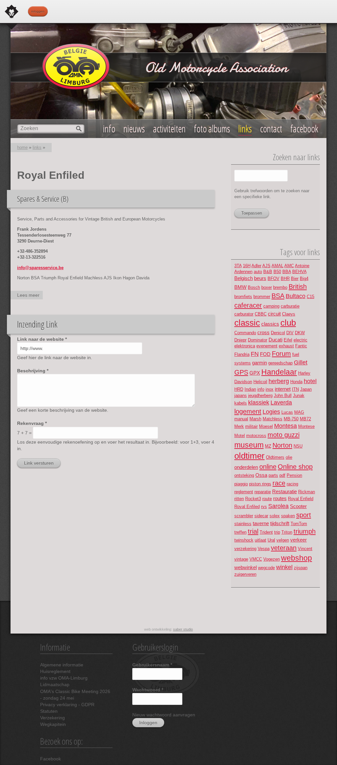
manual (241, 418)
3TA (238, 265)
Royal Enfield (300, 498)
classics (270, 324)
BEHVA (299, 271)
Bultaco (295, 296)
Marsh (255, 418)
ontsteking (244, 475)
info (260, 389)
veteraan (284, 547)
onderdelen (246, 467)
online (267, 466)
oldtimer (249, 455)
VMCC (255, 559)
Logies (271, 411)
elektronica (244, 345)
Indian (250, 389)
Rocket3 (253, 498)
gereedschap (280, 362)
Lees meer (30, 295)
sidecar (261, 515)
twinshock (243, 540)
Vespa (264, 548)
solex (275, 515)
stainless (242, 523)
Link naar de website (42, 339)
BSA (278, 295)
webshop (296, 558)
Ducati (275, 339)
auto (258, 271)
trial (253, 531)
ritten (239, 498)
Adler (256, 265)
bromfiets (243, 296)
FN (255, 354)
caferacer (248, 305)
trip (277, 532)
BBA (286, 271)
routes (280, 498)
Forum (281, 353)
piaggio (241, 483)
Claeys (288, 314)
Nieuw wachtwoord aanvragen (163, 714)
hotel (310, 381)
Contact (271, 128)
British (298, 286)
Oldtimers (275, 457)
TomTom (299, 523)
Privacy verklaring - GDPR (67, 704)
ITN (295, 389)
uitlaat (260, 540)
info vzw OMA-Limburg (64, 678)
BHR (285, 278)
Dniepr (240, 339)
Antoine (302, 265)
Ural (271, 540)
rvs (264, 506)
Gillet (300, 362)
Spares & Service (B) (42, 198)
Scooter (298, 506)
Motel (239, 435)
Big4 (304, 278)
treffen (240, 532)
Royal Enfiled (247, 506)
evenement (266, 345)
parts (273, 475)
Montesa (285, 426)
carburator (243, 314)
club (288, 322)
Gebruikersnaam (152, 664)
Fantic (301, 345)
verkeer (298, 540)
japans (240, 395)
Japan (306, 389)
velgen (282, 540)
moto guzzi (283, 434)
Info (109, 128)
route (267, 498)
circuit (274, 313)
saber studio (183, 629)
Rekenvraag (32, 423)
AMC (289, 265)
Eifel (288, 339)
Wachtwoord (147, 689)
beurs (260, 278)
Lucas (287, 412)
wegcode (266, 567)
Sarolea (278, 506)
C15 (310, 296)
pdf (282, 475)
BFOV (273, 278)
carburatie (290, 306)
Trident (266, 532)
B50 (277, 271)
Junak (298, 395)
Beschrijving (32, 370)
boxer (266, 287)
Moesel (266, 426)
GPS (241, 372)
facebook (304, 128)
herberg (279, 381)
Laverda (281, 402)
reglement (243, 491)
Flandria (241, 354)
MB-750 (291, 418)
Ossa (261, 475)
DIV (290, 332)
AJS (266, 265)
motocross (256, 435)
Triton (286, 532)
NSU (298, 446)
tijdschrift (279, 523)
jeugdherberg (260, 395)
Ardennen (243, 271)
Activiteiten (169, 128)
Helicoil (260, 381)
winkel (284, 567)
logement (247, 411)
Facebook (50, 758)
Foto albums (212, 128)
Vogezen (271, 559)
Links (245, 128)
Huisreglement (55, 671)
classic (247, 322)
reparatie (262, 491)
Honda (296, 381)
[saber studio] (11, 11)
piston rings (260, 483)
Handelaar (279, 372)
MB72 (305, 418)
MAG (299, 412)
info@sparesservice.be (40, 267)
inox (269, 389)
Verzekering (52, 717)
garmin (259, 362)
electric (300, 339)
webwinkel (245, 567)
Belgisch (243, 278)
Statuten (49, 711)
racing (292, 483)
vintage (241, 559)
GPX (254, 373)
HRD (238, 389)
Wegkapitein (53, 724)
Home (22, 147)
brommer (261, 296)
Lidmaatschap (54, 684)
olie (289, 457)
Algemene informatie (61, 664)
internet (283, 389)
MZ (268, 446)
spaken (288, 515)
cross (263, 332)
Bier (294, 278)
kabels (240, 403)
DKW (300, 332)
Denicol (278, 332)
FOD (265, 354)
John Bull (283, 395)
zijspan (300, 567)
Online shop (295, 466)
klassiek (258, 402)
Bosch (254, 287)
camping (271, 306)
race (278, 483)
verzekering (245, 548)
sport (303, 515)
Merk (239, 426)
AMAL (277, 265)
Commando (245, 332)
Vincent (305, 548)
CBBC (261, 314)
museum (249, 445)
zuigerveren (245, 574)
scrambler (243, 515)
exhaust (286, 345)
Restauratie (284, 491)
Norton (282, 445)
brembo (280, 287)
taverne (261, 523)
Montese (306, 426)
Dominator (257, 339)
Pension (294, 475)
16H (246, 265)
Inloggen (37, 11)
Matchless (272, 418)
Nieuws (134, 128)
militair (251, 426)
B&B (267, 271)
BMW (240, 287)
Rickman (306, 491)
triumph (305, 531)
